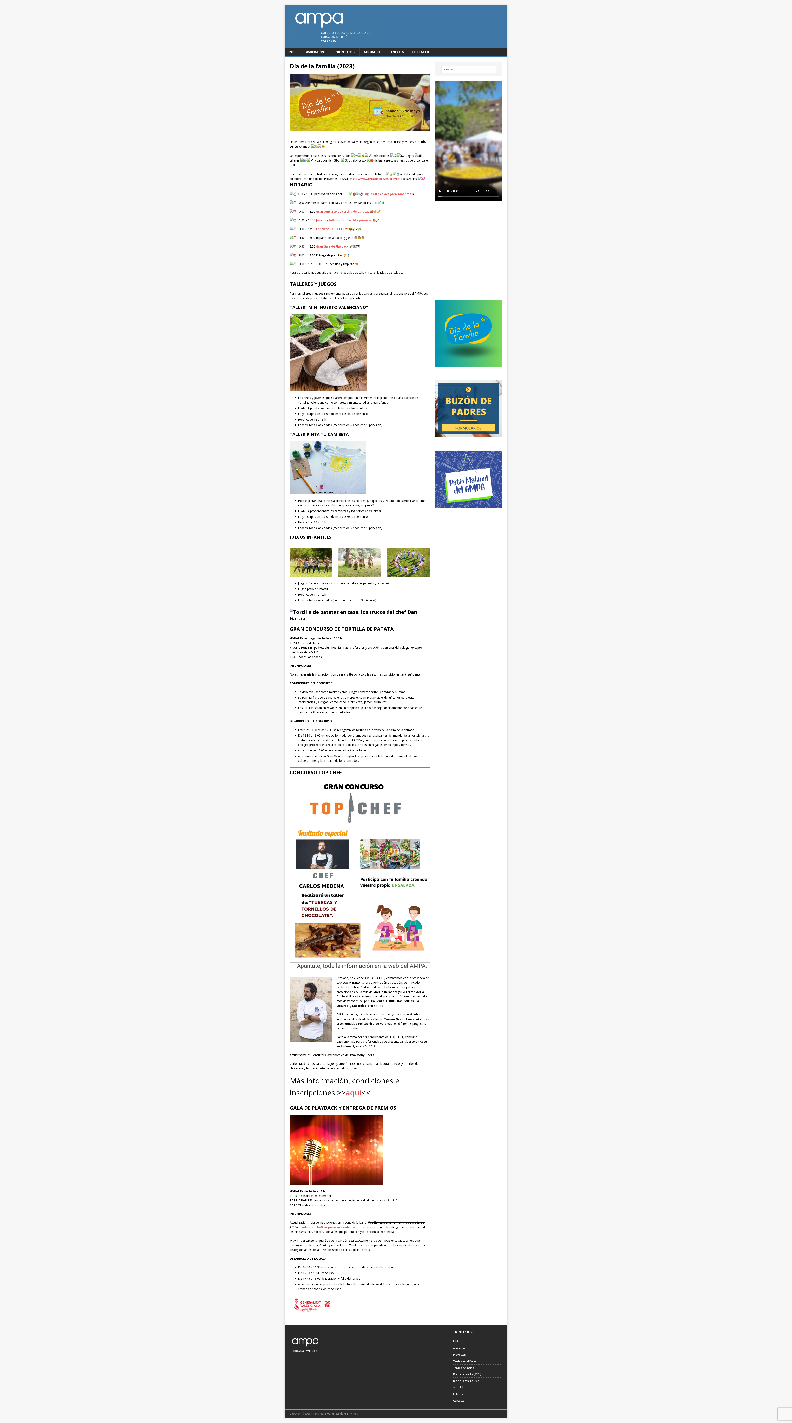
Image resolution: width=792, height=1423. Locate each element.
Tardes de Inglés (463, 1368)
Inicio (293, 52)
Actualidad (373, 52)
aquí (354, 1093)
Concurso (330, 229)
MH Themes (351, 1413)
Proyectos (343, 52)
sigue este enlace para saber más (388, 194)
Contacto (420, 52)
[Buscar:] (468, 69)
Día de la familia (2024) (467, 1374)
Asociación (315, 52)
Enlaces (397, 52)
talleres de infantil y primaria (350, 220)
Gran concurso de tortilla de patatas (342, 211)
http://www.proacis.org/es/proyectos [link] (377, 179)
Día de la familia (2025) (467, 1381)
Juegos (321, 220)
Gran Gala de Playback (332, 246)
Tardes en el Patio (464, 1361)
